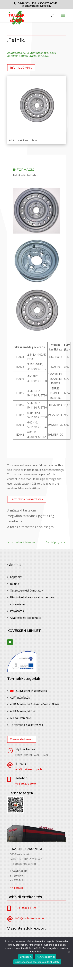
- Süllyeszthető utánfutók (28, 691)
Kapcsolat (16, 577)
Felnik (52, 52)
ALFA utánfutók (20, 697)
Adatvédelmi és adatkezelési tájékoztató (37, 962)
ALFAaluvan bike (20, 718)
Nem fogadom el (46, 956)
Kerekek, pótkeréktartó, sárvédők (28, 56)
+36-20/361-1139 (26, 3)
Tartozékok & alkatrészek (26, 499)
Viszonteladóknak (21, 739)
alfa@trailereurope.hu (29, 769)
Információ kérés (21, 67)
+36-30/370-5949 (47, 3)
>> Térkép (16, 888)
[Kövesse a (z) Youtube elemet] (10, 642)
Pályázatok (17, 611)
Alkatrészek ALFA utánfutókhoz (26, 52)
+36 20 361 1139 (25, 908)
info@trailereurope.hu (29, 918)
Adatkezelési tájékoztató (25, 618)
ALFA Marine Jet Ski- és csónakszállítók (34, 704)
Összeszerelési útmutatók (26, 590)
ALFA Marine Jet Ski (22, 711)
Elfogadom (26, 956)
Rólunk (14, 584)
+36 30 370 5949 (25, 784)
